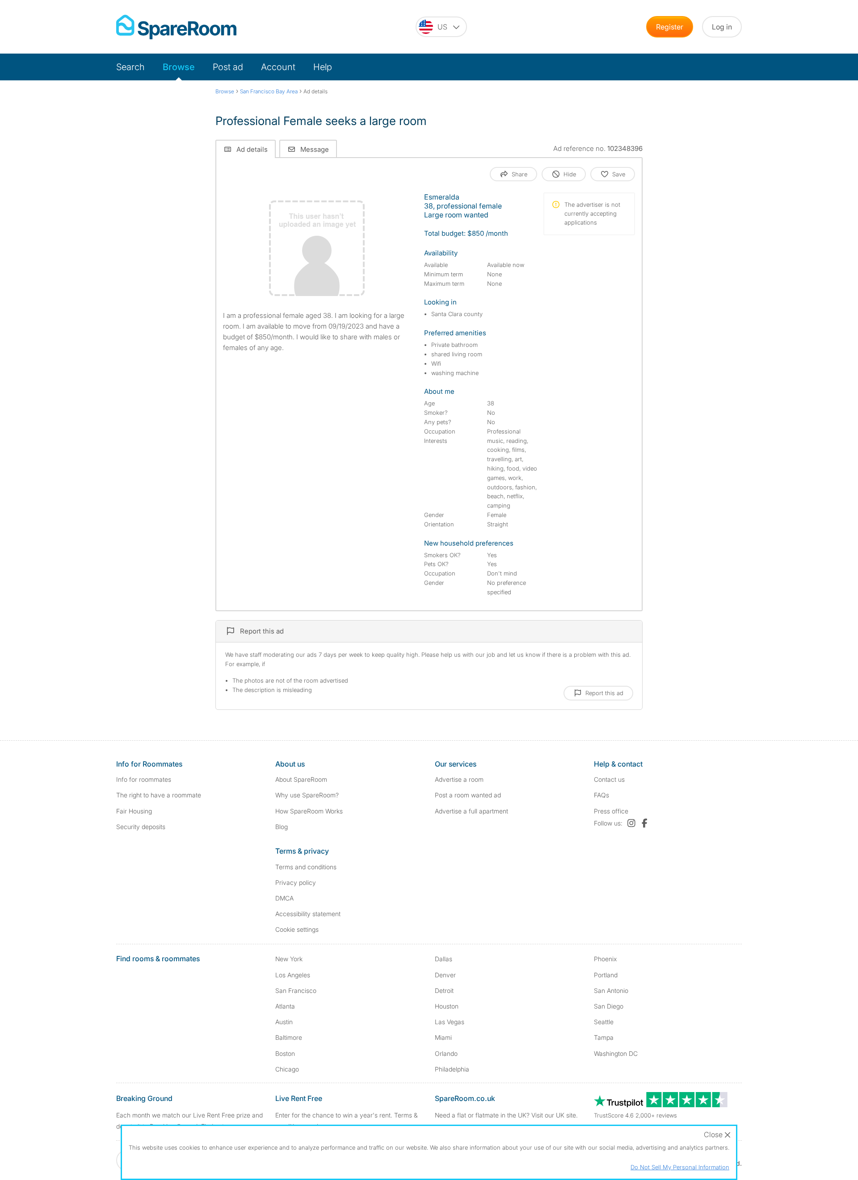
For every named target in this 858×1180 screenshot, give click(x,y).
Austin (284, 1022)
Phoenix (605, 959)
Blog (281, 826)
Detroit (444, 990)
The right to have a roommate (158, 795)
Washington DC (616, 1053)
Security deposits (140, 826)
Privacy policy (295, 882)
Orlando (446, 1053)
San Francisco (295, 990)
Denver (445, 975)
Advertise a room (459, 779)
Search (130, 67)
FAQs (601, 795)
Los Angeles (292, 975)
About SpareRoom (301, 779)
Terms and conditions (305, 867)
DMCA (284, 898)
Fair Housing (134, 811)
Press (611, 811)
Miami (443, 1037)
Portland (606, 975)
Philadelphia (452, 1069)
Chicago (287, 1069)
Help (322, 67)
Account (278, 67)
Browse (179, 67)
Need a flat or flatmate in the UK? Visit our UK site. (506, 1115)
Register (669, 26)
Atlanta (285, 1006)
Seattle (604, 1022)
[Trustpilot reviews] (661, 1105)
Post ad (228, 67)
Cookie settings (297, 929)
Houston (446, 1006)
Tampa (604, 1037)
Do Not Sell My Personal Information (680, 1167)
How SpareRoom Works (309, 811)
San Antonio (611, 990)
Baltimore (288, 1037)
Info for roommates (143, 779)
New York (289, 959)
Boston (285, 1053)
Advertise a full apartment (471, 811)
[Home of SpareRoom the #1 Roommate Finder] (176, 27)
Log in (722, 26)
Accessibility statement (308, 913)
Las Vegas (449, 1022)
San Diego (608, 1006)
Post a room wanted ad (468, 795)
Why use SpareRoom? (307, 795)
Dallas (443, 959)
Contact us (609, 779)
